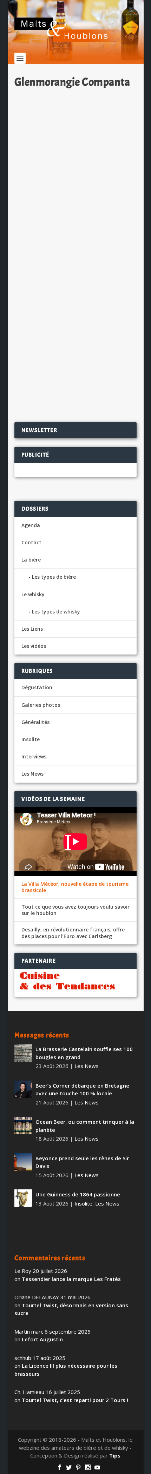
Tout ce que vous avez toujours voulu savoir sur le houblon (75, 910)
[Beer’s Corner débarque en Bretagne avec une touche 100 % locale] (23, 1089)
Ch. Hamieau (42, 337)
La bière (31, 559)
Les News (97, 337)
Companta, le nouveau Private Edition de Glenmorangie (64, 322)
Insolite (30, 739)
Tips (114, 1455)
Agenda (30, 525)
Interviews (33, 756)
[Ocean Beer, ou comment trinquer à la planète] (23, 1125)
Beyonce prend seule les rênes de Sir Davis (82, 1162)
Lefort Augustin (42, 1339)
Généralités (35, 722)
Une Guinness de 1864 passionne (77, 1194)
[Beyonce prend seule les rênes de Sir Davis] (23, 1162)
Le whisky (33, 594)
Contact (31, 542)
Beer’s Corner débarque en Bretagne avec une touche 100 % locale (82, 1089)
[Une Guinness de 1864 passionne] (23, 1198)
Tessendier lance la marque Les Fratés (71, 1278)
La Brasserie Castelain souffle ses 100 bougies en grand (84, 1053)
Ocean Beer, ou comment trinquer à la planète (84, 1125)
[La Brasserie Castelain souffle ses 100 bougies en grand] (23, 1053)
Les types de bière (54, 576)
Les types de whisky (56, 611)
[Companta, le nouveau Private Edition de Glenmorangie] (75, 200)
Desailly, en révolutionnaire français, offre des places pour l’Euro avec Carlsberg (73, 933)
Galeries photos (40, 705)
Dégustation (36, 687)
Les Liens (32, 628)
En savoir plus (103, 394)
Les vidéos (33, 646)
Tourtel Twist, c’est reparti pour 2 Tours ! (75, 1399)
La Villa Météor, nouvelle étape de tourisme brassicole (75, 887)
